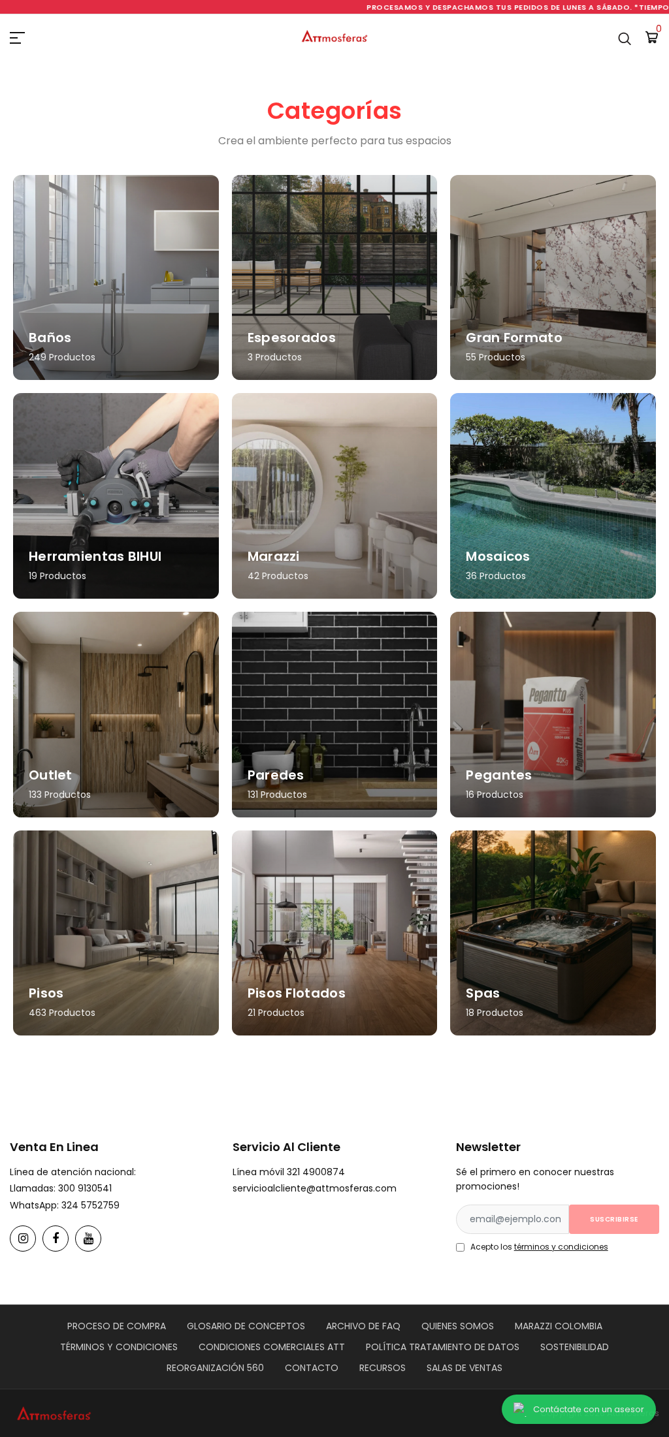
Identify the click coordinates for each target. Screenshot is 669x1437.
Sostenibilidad (574, 1346)
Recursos (382, 1367)
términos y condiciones (561, 1246)
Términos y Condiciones (119, 1346)
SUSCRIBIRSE (614, 1219)
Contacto (311, 1367)
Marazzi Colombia (558, 1326)
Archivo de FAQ (363, 1326)
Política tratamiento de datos (442, 1346)
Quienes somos (457, 1326)
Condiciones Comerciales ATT (272, 1346)
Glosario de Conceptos (246, 1326)
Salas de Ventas (464, 1367)
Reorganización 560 (215, 1367)
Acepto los (539, 1246)
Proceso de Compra (116, 1326)
